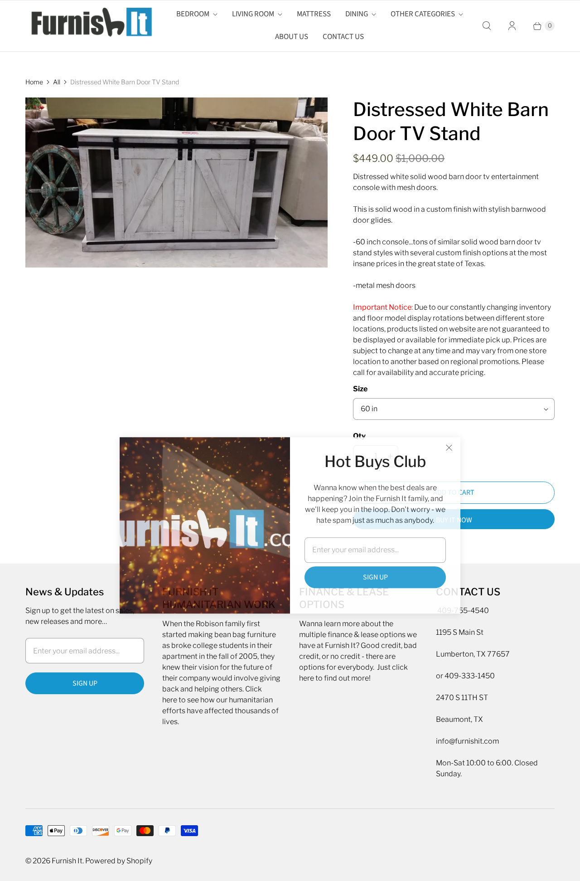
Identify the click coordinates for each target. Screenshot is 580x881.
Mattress (314, 14)
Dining (356, 14)
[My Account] (512, 26)
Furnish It (67, 861)
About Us (291, 36)
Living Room (253, 14)
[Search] (486, 26)
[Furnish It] (88, 26)
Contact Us (343, 36)
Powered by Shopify (118, 861)
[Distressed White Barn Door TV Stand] (176, 182)
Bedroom (192, 14)
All (56, 82)
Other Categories (423, 14)
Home (34, 82)
